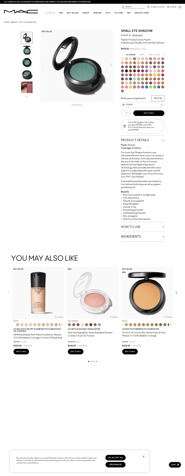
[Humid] (142, 78)
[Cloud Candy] (78, 324)
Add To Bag (149, 113)
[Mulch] (158, 78)
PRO (129, 13)
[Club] (146, 82)
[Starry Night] (134, 70)
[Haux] (146, 66)
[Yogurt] (154, 70)
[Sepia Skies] (95, 324)
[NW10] (26, 324)
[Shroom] (130, 58)
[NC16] (51, 324)
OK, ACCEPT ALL (115, 458)
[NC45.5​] (143, 324)
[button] (175, 465)
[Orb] (126, 82)
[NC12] (30, 324)
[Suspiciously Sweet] (126, 87)
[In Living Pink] (162, 70)
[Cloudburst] (86, 324)
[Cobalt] (142, 87)
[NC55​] (160, 324)
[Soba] (138, 82)
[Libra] (126, 74)
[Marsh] (134, 87)
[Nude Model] (130, 70)
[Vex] (126, 58)
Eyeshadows (30, 22)
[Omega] (154, 58)
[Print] (154, 66)
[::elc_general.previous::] (15, 325)
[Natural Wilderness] (134, 62)
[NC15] (43, 324)
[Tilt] (126, 78)
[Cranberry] (130, 74)
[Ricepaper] (158, 58)
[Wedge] (150, 62)
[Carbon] (126, 70)
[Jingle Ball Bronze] (150, 78)
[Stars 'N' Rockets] (146, 70)
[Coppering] (162, 87)
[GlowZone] (90, 324)
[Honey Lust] (130, 82)
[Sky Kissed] (69, 324)
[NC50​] (156, 324)
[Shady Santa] (122, 78)
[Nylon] (142, 58)
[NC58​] (164, 324)
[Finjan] (142, 66)
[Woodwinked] (154, 78)
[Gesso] (122, 58)
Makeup (14, 22)
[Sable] (162, 78)
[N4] (34, 324)
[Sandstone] (142, 62)
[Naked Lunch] (130, 62)
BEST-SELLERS (73, 13)
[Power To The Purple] (138, 70)
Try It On (158, 98)
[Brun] (130, 66)
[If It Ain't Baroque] (158, 74)
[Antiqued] (122, 91)
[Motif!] (126, 62)
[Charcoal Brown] (146, 62)
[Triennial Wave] (146, 87)
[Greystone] (122, 70)
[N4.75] (47, 324)
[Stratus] (99, 324)
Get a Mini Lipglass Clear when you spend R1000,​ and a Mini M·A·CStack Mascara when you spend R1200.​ (47, 2)
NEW (61, 13)
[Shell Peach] (138, 74)
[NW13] (39, 324)
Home (6, 22)
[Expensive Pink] (146, 74)
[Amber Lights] (122, 82)
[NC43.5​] (130, 324)
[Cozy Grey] (150, 66)
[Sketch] (150, 82)
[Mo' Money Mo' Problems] (146, 78)
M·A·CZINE (119, 13)
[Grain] (122, 62)
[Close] (143, 456)
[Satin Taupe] (122, 66)
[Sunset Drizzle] (73, 324)
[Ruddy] (138, 87)
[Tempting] (134, 82)
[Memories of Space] (130, 87)
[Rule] (150, 74)
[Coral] (142, 74)
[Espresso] (126, 66)
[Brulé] (138, 58)
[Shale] (158, 66)
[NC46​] (147, 324)
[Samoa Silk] (134, 74)
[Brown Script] (134, 58)
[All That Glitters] (162, 58)
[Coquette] (142, 82)
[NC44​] (135, 324)
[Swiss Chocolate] (134, 66)
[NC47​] (152, 324)
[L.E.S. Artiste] (150, 58)
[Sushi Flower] (154, 82)
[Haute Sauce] (162, 74)
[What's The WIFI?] (150, 87)
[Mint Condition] (134, 78)
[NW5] (22, 324)
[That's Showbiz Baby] (158, 87)
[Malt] (146, 58)
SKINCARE (97, 13)
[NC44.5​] (139, 324)
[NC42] (126, 324)
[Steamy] (138, 78)
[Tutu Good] (158, 82)
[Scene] (162, 66)
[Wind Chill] (82, 324)
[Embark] (162, 62)
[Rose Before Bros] (122, 74)
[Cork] (154, 62)
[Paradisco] (122, 87)
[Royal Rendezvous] (138, 66)
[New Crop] (154, 87)
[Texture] (158, 62)
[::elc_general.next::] (61, 325)
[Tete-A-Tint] (138, 62)
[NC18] (56, 324)
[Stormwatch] (130, 78)
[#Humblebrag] (150, 70)
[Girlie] (158, 70)
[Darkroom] (142, 70)
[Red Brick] (162, 82)
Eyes (21, 22)
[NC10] (17, 324)
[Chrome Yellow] (154, 74)
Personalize (115, 465)
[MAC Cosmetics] (21, 11)
